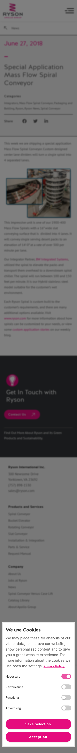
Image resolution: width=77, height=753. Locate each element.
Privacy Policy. (54, 666)
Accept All (38, 736)
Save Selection (38, 724)
